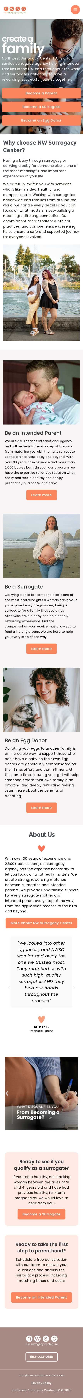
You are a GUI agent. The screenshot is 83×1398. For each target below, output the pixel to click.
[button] (9, 988)
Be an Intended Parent (33, 433)
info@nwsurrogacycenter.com (41, 1375)
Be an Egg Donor (26, 740)
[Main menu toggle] (75, 9)
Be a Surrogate (24, 586)
